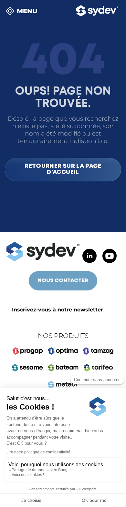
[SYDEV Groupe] (97, 10)
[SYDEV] (42, 251)
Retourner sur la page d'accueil (63, 169)
